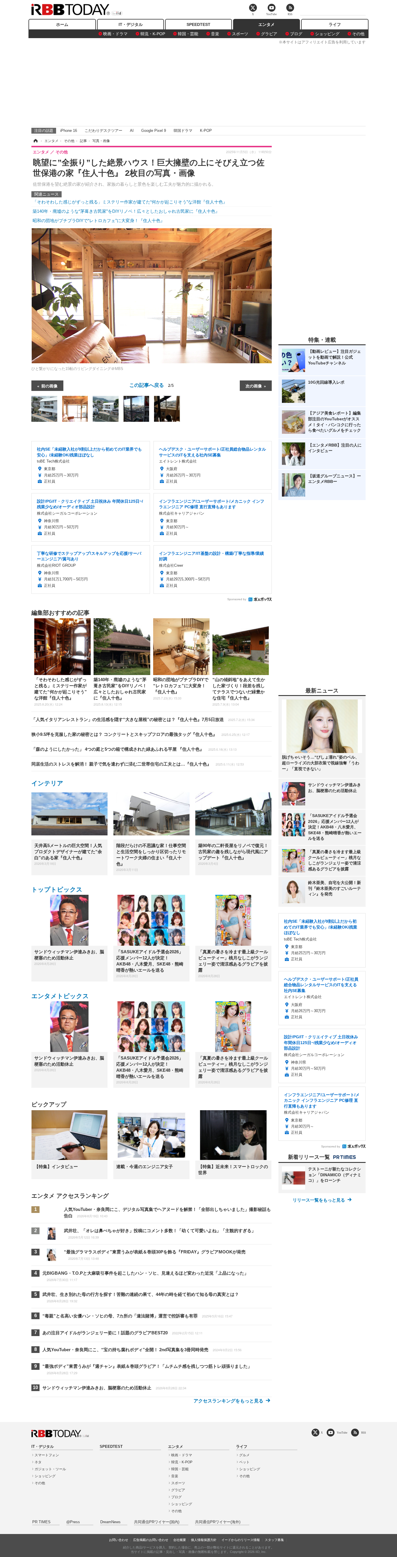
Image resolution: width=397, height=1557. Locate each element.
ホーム (62, 24)
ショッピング (327, 33)
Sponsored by (236, 599)
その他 (358, 33)
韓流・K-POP (152, 33)
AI (132, 130)
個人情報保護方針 (204, 1540)
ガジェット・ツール (50, 1469)
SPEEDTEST (198, 24)
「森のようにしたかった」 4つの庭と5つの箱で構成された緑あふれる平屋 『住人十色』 (134, 749)
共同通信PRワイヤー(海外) (217, 1522)
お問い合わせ (118, 1540)
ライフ (335, 24)
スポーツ (240, 33)
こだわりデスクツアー (103, 130)
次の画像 (254, 386)
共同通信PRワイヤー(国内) (156, 1522)
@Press (73, 1522)
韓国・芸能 (188, 33)
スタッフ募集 (274, 1540)
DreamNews (110, 1522)
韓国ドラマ (183, 130)
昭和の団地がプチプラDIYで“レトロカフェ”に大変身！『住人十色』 (99, 220)
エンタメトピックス (60, 996)
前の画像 (49, 386)
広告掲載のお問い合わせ (150, 1540)
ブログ (296, 33)
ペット (244, 1462)
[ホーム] (35, 141)
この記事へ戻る (151, 384)
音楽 (215, 33)
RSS (363, 1432)
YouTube (342, 1432)
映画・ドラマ (115, 33)
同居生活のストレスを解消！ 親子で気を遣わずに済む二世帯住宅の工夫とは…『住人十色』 (137, 763)
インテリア (47, 783)
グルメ (244, 1455)
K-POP (206, 130)
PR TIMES (41, 1522)
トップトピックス (57, 889)
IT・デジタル (131, 24)
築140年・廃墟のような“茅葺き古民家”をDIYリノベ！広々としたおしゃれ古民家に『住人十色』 (126, 211)
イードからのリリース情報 (240, 1540)
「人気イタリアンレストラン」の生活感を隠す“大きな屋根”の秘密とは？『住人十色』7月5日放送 (143, 719)
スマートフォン (47, 1455)
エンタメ (266, 24)
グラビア (269, 33)
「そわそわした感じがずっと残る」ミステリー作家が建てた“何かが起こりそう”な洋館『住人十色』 (130, 201)
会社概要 (179, 1540)
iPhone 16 (68, 130)
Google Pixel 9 (153, 130)
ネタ (38, 1462)
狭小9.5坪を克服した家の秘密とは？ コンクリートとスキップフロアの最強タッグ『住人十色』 (140, 734)
